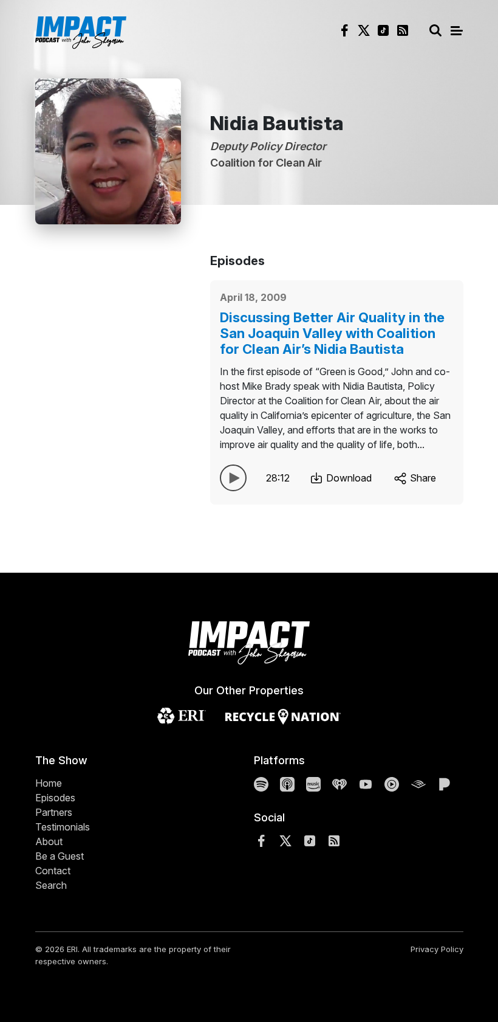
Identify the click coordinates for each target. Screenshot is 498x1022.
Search (51, 885)
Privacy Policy (437, 949)
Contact (52, 871)
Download (348, 478)
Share (422, 478)
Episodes (55, 798)
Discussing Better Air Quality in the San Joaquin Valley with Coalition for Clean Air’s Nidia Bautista (332, 333)
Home (48, 783)
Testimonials (62, 827)
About (49, 841)
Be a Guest (59, 856)
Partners (53, 812)
